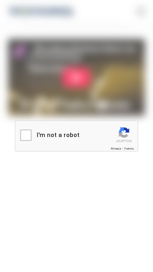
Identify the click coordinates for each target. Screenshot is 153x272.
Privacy (116, 148)
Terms (129, 148)
